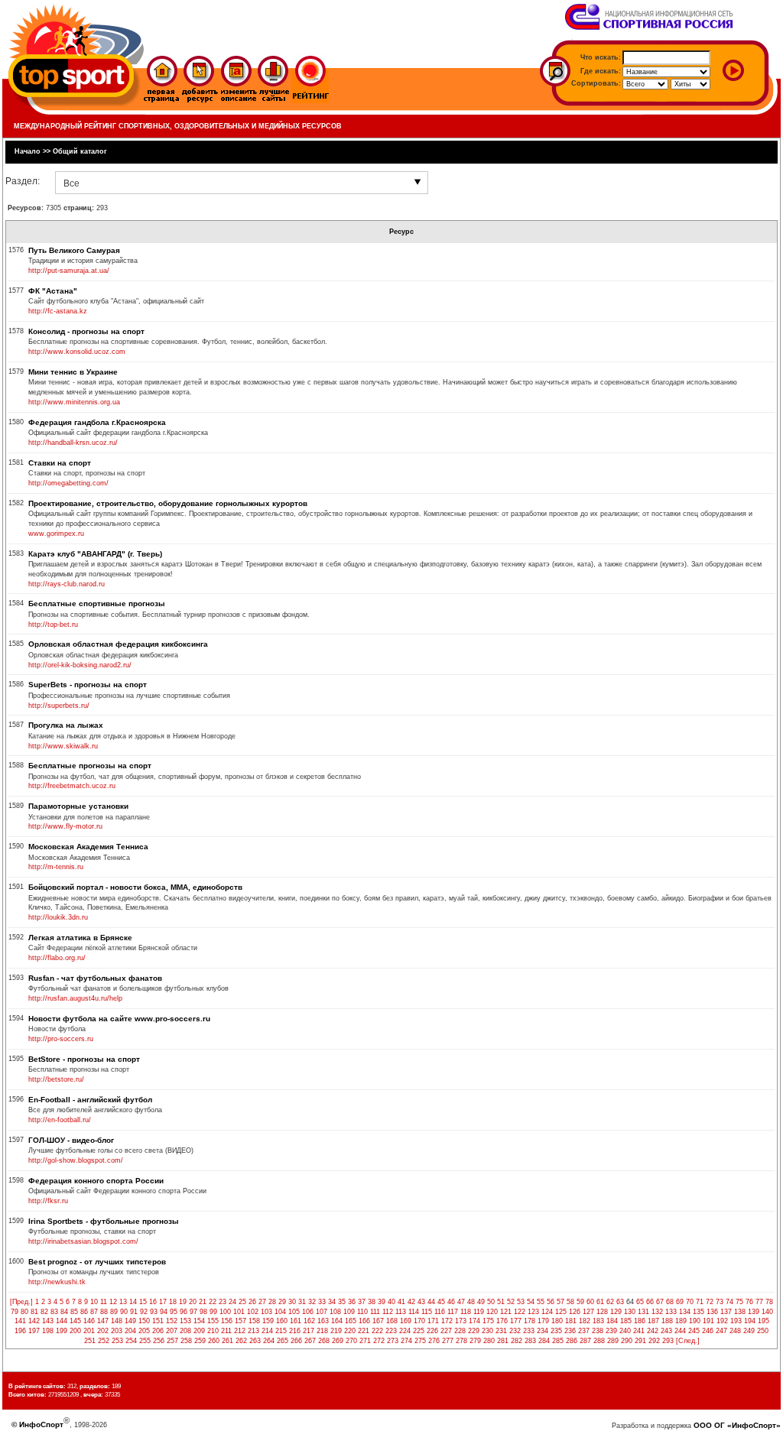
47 (461, 1302)
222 (377, 1331)
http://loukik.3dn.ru (58, 917)
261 (227, 1341)
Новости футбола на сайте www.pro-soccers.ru (119, 1018)
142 (34, 1321)
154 (199, 1321)
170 (419, 1321)
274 (406, 1341)
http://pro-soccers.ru (60, 1039)
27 (262, 1302)
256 (158, 1341)
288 (599, 1341)
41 (401, 1302)
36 (352, 1302)
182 (584, 1321)
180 (557, 1321)
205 (144, 1331)
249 (749, 1331)
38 (371, 1302)
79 (14, 1312)
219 (336, 1331)
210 (213, 1331)
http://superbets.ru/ (58, 705)
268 (324, 1341)
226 (432, 1331)
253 (117, 1341)
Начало (28, 151)
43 (421, 1302)
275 (420, 1341)
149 (130, 1321)
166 (364, 1321)
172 (447, 1321)
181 (571, 1321)
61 (600, 1302)
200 (75, 1331)
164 (337, 1321)
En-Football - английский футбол (90, 1099)
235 (556, 1331)
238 (597, 1331)
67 (660, 1302)
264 (269, 1341)
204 (130, 1331)
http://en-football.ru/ (59, 1120)
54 (530, 1302)
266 (296, 1341)
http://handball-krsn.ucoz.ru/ (73, 442)
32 (312, 1302)
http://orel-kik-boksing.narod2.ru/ (80, 665)
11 (103, 1302)
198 (48, 1331)
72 (709, 1302)
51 (501, 1302)
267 (310, 1341)
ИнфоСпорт (41, 1424)
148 (116, 1321)
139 (753, 1312)
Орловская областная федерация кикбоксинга (118, 644)
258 (186, 1341)
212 (239, 1331)
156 (226, 1321)
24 (232, 1302)
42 (411, 1302)
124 (547, 1312)
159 (268, 1321)
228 (460, 1331)
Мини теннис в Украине (73, 372)
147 (103, 1321)
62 (610, 1302)
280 (489, 1341)
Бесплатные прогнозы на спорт (89, 765)
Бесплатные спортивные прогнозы (96, 603)
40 (391, 1302)
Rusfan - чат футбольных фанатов (95, 978)
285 (558, 1341)
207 (171, 1331)
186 (639, 1321)
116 (439, 1312)
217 (308, 1331)
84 (64, 1312)
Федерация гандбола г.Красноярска (97, 422)
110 (362, 1312)
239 (611, 1331)
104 (280, 1312)
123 (533, 1312)
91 (134, 1312)
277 (447, 1341)
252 (103, 1341)
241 (639, 1331)
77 (759, 1302)
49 (481, 1302)
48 (471, 1302)
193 (736, 1321)
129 (616, 1312)
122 (519, 1312)
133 (671, 1312)
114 (413, 1312)
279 (475, 1341)
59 (580, 1302)
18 (173, 1302)
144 (61, 1321)
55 (540, 1302)
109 (349, 1312)
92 (144, 1312)
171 (433, 1321)
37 (362, 1302)
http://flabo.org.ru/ (57, 958)
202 (103, 1331)
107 (321, 1312)
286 (571, 1341)
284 (544, 1341)
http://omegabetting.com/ (68, 483)
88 (104, 1312)
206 (158, 1331)
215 (281, 1331)
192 (722, 1321)
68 (670, 1302)
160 (282, 1321)
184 (612, 1321)
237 (584, 1331)
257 (172, 1341)
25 (242, 1302)
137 (726, 1312)
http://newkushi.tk (57, 1282)
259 (200, 1341)
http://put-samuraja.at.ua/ (68, 270)
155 (213, 1321)
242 (652, 1331)
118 (465, 1312)
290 (626, 1341)
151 (158, 1321)
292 (654, 1341)
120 (492, 1312)
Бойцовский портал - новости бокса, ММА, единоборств (135, 887)
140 (767, 1312)
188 (667, 1321)
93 (154, 1312)
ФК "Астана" (52, 291)
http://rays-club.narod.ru (66, 584)
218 (322, 1331)
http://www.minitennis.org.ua (74, 402)
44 (431, 1302)
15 (143, 1302)
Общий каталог (80, 151)
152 (171, 1321)
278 (461, 1341)
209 (199, 1331)
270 (351, 1341)
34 (332, 1302)
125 (561, 1312)
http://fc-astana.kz (57, 311)
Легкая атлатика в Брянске (80, 937)
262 (241, 1341)
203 (116, 1331)
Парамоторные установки (78, 806)
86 (84, 1312)
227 (446, 1331)
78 (769, 1302)
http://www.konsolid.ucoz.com (76, 351)
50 (491, 1302)
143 (48, 1321)
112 (387, 1312)
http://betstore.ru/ (56, 1079)
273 (392, 1341)
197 (34, 1331)
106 (308, 1312)
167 (378, 1321)
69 (680, 1302)
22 (212, 1302)
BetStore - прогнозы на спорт (84, 1059)
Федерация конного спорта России (96, 1180)
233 (528, 1331)
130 (629, 1312)
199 (61, 1331)
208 (185, 1331)
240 (625, 1331)
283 (530, 1341)
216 (295, 1331)
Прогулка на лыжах (65, 725)
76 (749, 1302)
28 (272, 1302)
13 (123, 1302)
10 (94, 1302)
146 (89, 1321)
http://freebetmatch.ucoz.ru (71, 786)
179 (543, 1321)
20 (193, 1302)
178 (529, 1321)
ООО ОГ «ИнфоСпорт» (737, 1425)
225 (418, 1331)
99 (213, 1312)
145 (75, 1321)
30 (292, 1302)
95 (173, 1312)
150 (144, 1321)
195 (763, 1321)
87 (94, 1312)
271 (365, 1341)
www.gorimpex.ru (56, 533)
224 (405, 1331)
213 (253, 1331)
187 (653, 1321)
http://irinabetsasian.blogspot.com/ (83, 1241)
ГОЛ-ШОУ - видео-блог (71, 1140)
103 (266, 1312)
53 (521, 1302)
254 (131, 1341)
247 (721, 1331)
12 (113, 1302)
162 (309, 1321)
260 (213, 1341)
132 (657, 1312)
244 (680, 1331)
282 (516, 1341)
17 (163, 1302)
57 (560, 1302)
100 (225, 1312)
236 (570, 1331)
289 (613, 1341)
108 (335, 1312)
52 (511, 1302)
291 (640, 1341)
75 (739, 1302)
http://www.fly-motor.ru (65, 826)
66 (650, 1302)
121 (506, 1312)
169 (405, 1321)
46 (451, 1302)
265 (282, 1341)
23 (222, 1302)
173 (460, 1321)
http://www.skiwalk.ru (63, 746)
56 (550, 1302)
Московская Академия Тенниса (88, 846)
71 (699, 1302)
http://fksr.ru (48, 1201)
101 (239, 1312)
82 (44, 1312)
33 (322, 1302)
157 (240, 1321)
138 (740, 1312)
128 (602, 1312)
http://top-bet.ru (53, 624)
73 (719, 1302)
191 (708, 1321)
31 (302, 1302)
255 (145, 1341)
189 (681, 1321)
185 (626, 1321)
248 (735, 1331)
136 (712, 1312)
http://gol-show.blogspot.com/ (75, 1160)
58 (570, 1302)
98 (203, 1312)
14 (133, 1302)
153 (185, 1321)
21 (202, 1302)
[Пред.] (21, 1302)
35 (342, 1302)
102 (252, 1312)
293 (668, 1341)
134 (684, 1312)
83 (54, 1312)
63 (620, 1302)
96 (183, 1312)
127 (588, 1312)
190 (694, 1321)
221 (363, 1331)
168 (392, 1321)
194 (749, 1321)
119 (478, 1312)
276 (434, 1341)
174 (474, 1321)
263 (255, 1341)
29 (282, 1302)
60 (590, 1302)
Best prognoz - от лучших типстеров (97, 1261)
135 (698, 1312)
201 (89, 1331)
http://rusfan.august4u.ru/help (75, 998)
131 (643, 1312)
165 (350, 1321)
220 (350, 1331)
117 (452, 1312)
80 (24, 1312)
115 (426, 1312)
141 (20, 1321)
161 (295, 1321)
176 (502, 1321)
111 (375, 1312)
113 (400, 1312)
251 (90, 1341)
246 (707, 1331)
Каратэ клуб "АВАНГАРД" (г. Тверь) (95, 554)
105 (294, 1312)
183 (598, 1321)
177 (515, 1321)
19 (183, 1302)
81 (34, 1312)
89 (114, 1312)
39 (381, 1302)
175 (488, 1321)
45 (441, 1302)
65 (640, 1302)
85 (74, 1312)
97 (193, 1312)
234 (542, 1331)
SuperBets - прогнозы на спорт (87, 684)
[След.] (688, 1341)
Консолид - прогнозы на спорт (86, 331)
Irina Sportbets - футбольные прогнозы (103, 1221)
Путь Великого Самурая (74, 250)
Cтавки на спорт (59, 463)
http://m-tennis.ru (55, 867)
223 (391, 1331)
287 (585, 1341)
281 (502, 1341)
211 (226, 1331)
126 (574, 1312)
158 (254, 1321)
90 (124, 1312)
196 (20, 1331)
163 (323, 1321)
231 (501, 1331)
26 (252, 1302)
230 (487, 1331)
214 (267, 1331)
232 (515, 1331)
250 (762, 1331)
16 (153, 1302)
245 (694, 1331)
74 (729, 1302)
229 (473, 1331)
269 (337, 1341)
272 (379, 1341)
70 (690, 1302)
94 (163, 1312)
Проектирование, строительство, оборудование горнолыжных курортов (167, 503)
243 (666, 1331)
